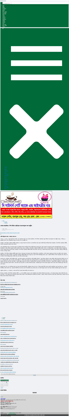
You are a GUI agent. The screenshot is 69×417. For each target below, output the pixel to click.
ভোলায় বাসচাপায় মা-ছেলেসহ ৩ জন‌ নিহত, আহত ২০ (7, 342)
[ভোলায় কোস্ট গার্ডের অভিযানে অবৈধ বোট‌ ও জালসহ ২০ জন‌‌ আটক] (9, 348)
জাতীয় (3, 6)
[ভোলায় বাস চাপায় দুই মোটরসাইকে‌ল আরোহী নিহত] (3, 344)
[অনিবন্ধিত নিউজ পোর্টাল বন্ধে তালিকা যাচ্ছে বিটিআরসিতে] (8, 352)
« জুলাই (2, 387)
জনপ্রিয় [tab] (3, 318)
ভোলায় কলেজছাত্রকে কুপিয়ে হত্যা (4, 334)
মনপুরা (3, 23)
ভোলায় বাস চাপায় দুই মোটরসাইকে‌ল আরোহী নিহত (6, 346)
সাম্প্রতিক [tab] (3, 317)
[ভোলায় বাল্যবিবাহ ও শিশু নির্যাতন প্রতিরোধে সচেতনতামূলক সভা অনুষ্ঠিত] (34, 232)
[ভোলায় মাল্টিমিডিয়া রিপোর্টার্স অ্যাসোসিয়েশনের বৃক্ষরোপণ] (7, 328)
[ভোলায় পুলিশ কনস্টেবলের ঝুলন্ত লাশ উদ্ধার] (6, 324)
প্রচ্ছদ (3, 5)
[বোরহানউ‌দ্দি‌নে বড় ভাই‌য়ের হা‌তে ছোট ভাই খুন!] (6, 364)
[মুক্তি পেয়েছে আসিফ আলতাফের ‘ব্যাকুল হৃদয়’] (6, 368)
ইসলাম (3, 15)
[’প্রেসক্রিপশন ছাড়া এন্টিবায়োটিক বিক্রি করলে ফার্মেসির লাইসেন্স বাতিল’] (9, 360)
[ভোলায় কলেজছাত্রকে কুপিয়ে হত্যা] (3, 332)
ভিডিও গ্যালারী (4, 25)
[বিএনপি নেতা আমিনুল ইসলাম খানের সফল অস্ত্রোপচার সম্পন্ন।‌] (8, 320)
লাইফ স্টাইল (4, 13)
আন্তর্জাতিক (4, 8)
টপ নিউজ (5, 167)
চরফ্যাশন (3, 22)
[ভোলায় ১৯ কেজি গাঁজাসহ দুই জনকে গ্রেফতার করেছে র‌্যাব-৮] (8, 336)
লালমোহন (3, 21)
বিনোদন (3, 10)
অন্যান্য (3, 26)
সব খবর (34, 375)
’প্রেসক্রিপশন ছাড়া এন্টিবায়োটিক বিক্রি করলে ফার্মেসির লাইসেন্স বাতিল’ (9, 362)
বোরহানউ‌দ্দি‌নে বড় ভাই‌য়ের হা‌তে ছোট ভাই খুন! (6, 366)
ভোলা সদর (3, 17)
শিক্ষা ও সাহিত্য (4, 11)
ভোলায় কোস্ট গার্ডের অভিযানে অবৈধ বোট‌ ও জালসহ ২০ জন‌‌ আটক (8, 350)
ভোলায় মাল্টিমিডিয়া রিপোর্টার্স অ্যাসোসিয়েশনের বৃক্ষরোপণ (9, 294)
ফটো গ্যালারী (4, 24)
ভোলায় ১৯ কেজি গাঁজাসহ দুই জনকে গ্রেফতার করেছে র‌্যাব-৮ (8, 338)
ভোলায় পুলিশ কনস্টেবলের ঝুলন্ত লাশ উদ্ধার (7, 289)
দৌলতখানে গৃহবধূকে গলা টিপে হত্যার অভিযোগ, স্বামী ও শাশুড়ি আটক (9, 358)
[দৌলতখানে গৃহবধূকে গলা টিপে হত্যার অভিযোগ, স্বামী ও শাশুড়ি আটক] (9, 356)
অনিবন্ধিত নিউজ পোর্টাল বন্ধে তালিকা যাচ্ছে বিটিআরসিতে (7, 354)
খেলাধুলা (3, 16)
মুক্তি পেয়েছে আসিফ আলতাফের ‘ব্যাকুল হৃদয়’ (6, 370)
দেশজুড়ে (3, 9)
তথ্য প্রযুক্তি (4, 12)
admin (6, 228)
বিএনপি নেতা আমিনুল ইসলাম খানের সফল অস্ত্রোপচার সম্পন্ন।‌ (10, 284)
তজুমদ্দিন (3, 20)
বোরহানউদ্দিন (4, 19)
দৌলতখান (3, 18)
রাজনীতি (3, 7)
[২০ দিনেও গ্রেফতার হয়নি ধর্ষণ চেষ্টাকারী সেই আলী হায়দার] (8, 372)
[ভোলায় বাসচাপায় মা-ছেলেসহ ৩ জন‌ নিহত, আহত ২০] (7, 340)
